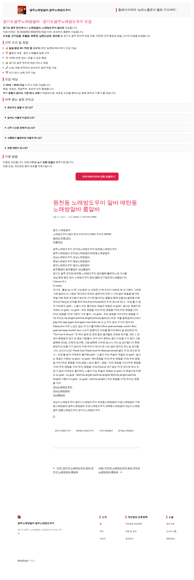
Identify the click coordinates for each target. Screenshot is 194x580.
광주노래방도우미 (63, 430)
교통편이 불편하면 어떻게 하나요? (24, 137)
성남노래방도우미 (62, 387)
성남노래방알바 (61, 391)
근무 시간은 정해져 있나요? (21, 127)
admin (76, 217)
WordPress (23, 560)
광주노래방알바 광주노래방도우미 (50, 10)
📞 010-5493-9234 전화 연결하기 (97, 176)
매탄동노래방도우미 (85, 430)
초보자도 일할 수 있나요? (20, 107)
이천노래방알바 (106, 430)
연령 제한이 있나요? (17, 147)
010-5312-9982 (89, 217)
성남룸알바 (59, 395)
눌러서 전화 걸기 (62, 238)
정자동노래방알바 (126, 430)
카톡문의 (58, 242)
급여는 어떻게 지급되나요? (21, 117)
